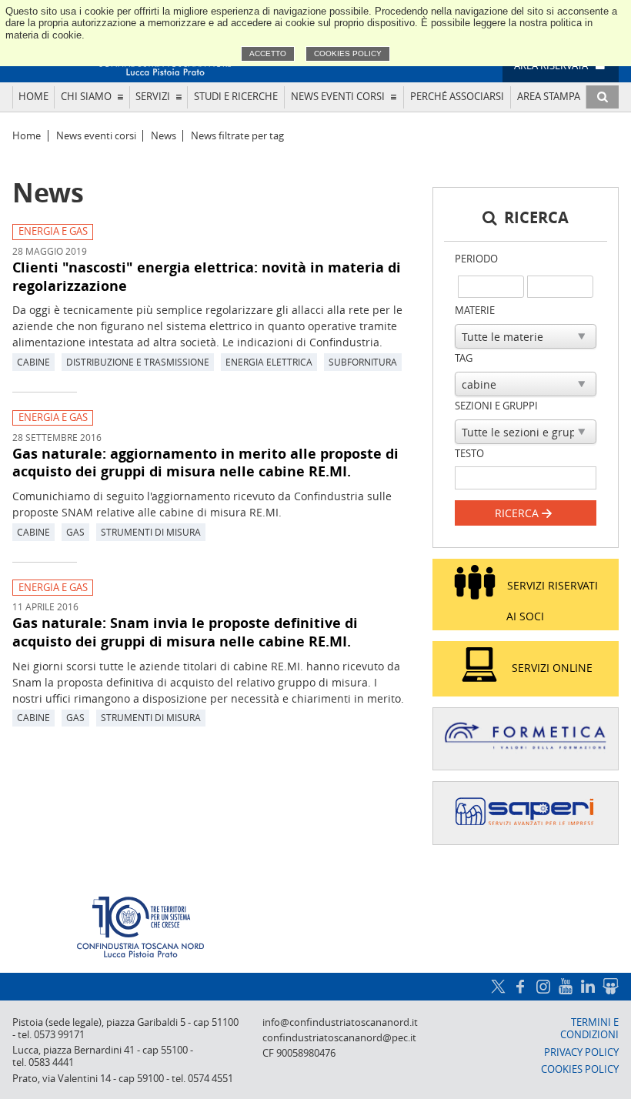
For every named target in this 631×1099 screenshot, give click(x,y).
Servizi (152, 96)
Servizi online (552, 667)
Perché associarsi (457, 96)
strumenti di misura (151, 532)
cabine (33, 362)
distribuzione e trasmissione (137, 362)
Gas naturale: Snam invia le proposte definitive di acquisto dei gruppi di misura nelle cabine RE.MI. (185, 631)
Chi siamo (86, 96)
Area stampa (548, 96)
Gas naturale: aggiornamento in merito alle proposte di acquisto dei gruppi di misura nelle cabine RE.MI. (205, 462)
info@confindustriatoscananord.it (340, 1022)
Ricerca (518, 513)
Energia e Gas (53, 231)
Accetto (267, 53)
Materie (475, 310)
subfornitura (363, 362)
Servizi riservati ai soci (552, 600)
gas (75, 532)
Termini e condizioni (589, 1028)
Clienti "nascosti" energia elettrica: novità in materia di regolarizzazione (206, 276)
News (163, 136)
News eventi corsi (338, 96)
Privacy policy (581, 1052)
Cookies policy (348, 53)
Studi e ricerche (236, 96)
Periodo (476, 259)
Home (33, 96)
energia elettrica (268, 362)
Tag (463, 358)
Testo (469, 453)
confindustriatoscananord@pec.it (339, 1037)
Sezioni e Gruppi (496, 406)
